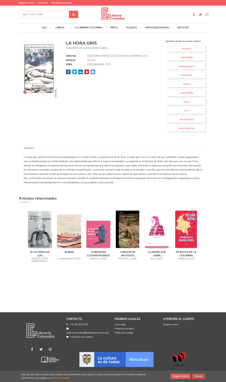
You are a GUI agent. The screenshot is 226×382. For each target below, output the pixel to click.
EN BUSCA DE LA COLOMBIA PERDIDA (186, 253)
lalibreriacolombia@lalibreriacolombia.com (87, 332)
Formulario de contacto (81, 336)
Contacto (43, 2)
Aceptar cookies (180, 376)
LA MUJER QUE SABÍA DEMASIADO (157, 253)
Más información (62, 378)
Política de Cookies (124, 332)
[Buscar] (73, 14)
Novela (91, 60)
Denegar (198, 376)
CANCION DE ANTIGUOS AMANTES (127, 253)
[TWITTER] (200, 14)
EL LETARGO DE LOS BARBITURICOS (40, 253)
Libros (60, 27)
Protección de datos (124, 328)
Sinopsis (29, 148)
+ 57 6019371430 (79, 324)
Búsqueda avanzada (62, 2)
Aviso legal (120, 324)
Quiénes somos (26, 2)
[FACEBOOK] (194, 14)
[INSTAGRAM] (207, 14)
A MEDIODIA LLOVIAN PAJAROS (98, 253)
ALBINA (69, 252)
